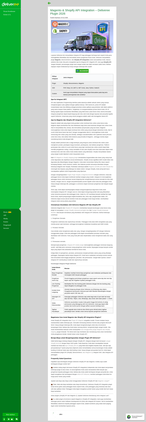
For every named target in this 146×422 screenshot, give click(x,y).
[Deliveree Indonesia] (10, 4)
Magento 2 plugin (103, 381)
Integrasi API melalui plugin (75, 245)
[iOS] (12, 419)
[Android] (9, 419)
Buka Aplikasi (10, 414)
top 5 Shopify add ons (71, 345)
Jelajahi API (84, 71)
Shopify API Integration (72, 208)
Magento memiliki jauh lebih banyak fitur (101, 166)
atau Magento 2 (87, 352)
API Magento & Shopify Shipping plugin (66, 157)
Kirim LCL (7, 15)
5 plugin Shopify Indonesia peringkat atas (76, 210)
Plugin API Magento (78, 320)
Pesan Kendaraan (9, 11)
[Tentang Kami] (4, 419)
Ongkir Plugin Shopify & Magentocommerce (80, 175)
